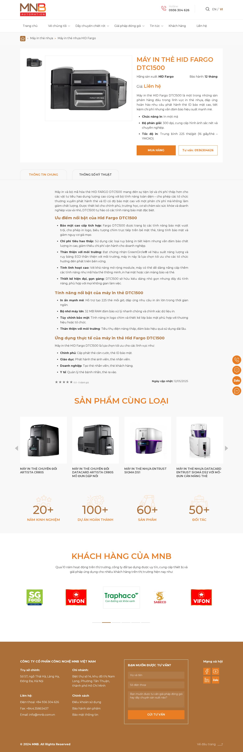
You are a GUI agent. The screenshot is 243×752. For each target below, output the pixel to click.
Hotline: (173, 6)
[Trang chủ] (22, 38)
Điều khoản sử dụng (86, 702)
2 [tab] (106, 622)
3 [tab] (116, 622)
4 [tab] (126, 622)
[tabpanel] (121, 598)
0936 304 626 (179, 10)
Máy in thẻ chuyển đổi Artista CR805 (38, 470)
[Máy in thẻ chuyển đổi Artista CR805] (43, 440)
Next (226, 448)
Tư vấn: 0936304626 (198, 150)
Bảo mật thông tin (85, 714)
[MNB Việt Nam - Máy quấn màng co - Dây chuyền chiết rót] (33, 10)
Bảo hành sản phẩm (86, 708)
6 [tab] (145, 622)
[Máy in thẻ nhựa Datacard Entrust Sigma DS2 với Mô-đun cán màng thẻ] (199, 440)
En (214, 9)
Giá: (140, 86)
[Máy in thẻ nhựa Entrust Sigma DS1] (147, 440)
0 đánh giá (81, 382)
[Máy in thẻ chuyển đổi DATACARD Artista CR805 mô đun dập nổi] (95, 440)
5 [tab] (135, 622)
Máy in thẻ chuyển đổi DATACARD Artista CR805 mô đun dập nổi (92, 472)
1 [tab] (96, 622)
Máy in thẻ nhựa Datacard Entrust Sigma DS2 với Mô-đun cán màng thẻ (198, 472)
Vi (221, 9)
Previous (16, 448)
